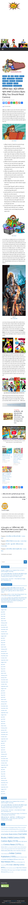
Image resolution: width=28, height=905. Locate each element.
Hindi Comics (5, 850)
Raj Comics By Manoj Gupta (10, 867)
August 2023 (3, 688)
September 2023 (4, 686)
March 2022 (3, 725)
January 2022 (4, 730)
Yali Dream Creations (17, 85)
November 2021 (4, 734)
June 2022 (3, 719)
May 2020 (3, 774)
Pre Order (11, 865)
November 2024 (4, 655)
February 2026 (4, 622)
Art (8, 76)
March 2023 (3, 699)
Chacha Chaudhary (5, 831)
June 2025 (3, 640)
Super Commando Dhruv (7, 85)
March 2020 (3, 778)
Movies (6, 859)
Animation (5, 76)
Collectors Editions (15, 831)
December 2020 (4, 758)
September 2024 (4, 660)
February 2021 (4, 754)
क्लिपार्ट (15, 140)
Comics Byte (12, 100)
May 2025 (3, 642)
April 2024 (3, 671)
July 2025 (3, 638)
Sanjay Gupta (13, 870)
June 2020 (3, 771)
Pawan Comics (9, 83)
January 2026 (4, 625)
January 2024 (4, 677)
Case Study (22, 76)
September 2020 (4, 765)
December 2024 (4, 653)
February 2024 (4, 675)
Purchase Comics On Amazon (14, 404)
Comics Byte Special (10, 78)
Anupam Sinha (15, 827)
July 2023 (3, 690)
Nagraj (4, 83)
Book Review (14, 829)
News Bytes (21, 862)
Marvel (18, 857)
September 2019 (4, 787)
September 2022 (4, 712)
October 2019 (4, 784)
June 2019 (3, 793)
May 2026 (3, 616)
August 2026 (3, 609)
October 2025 (4, 631)
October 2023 (4, 684)
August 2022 (3, 714)
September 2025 (4, 633)
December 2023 (4, 679)
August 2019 (3, 789)
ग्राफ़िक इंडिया (15, 318)
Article (22, 827)
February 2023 (4, 701)
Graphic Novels (21, 848)
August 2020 (3, 767)
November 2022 (4, 708)
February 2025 (4, 649)
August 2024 (3, 662)
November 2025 (4, 629)
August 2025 (3, 636)
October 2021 (4, 736)
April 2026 (3, 618)
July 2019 (3, 791)
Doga (7, 848)
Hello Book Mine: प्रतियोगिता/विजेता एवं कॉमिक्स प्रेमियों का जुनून (13, 498)
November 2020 (4, 760)
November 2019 (4, 782)
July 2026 (3, 612)
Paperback (3, 864)
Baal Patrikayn (6, 829)
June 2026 (3, 614)
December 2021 (4, 732)
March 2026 (3, 620)
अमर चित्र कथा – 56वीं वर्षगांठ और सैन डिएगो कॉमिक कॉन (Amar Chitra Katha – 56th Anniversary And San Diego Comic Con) (19, 417)
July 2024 (3, 664)
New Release (7, 862)
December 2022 (4, 706)
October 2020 (4, 763)
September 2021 (4, 739)
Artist (12, 76)
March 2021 (3, 752)
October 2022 (4, 710)
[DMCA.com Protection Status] (5, 885)
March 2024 (3, 673)
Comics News (12, 844)
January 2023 (4, 703)
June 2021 (3, 745)
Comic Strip (9, 847)
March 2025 (3, 647)
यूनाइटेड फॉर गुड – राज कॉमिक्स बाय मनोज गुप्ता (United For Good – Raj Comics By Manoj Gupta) (7, 456)
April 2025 (3, 644)
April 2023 (3, 697)
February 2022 (4, 728)
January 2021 (4, 756)
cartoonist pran (21, 829)
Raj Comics (16, 83)
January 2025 (4, 651)
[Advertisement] (14, 25)
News (16, 862)
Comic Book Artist (12, 834)
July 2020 (3, 769)
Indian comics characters (16, 850)
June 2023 (3, 693)
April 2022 (3, 723)
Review (6, 870)
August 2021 (3, 741)
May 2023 (3, 695)
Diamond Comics (19, 78)
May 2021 (3, 747)
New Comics (20, 859)
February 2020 (4, 780)
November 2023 (4, 682)
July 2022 (3, 717)
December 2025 (4, 627)
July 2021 (3, 743)
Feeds (4, 798)
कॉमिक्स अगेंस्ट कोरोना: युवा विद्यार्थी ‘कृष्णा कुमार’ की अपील (14, 494)
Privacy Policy (4, 883)
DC (14, 847)
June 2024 (3, 666)
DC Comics (19, 847)
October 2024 (4, 658)
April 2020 (3, 776)
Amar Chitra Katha (5, 827)
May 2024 (3, 668)
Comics (4, 78)
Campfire (16, 76)
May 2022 (3, 721)
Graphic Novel (13, 848)
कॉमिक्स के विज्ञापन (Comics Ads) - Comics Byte (16, 541)
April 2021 (3, 749)
